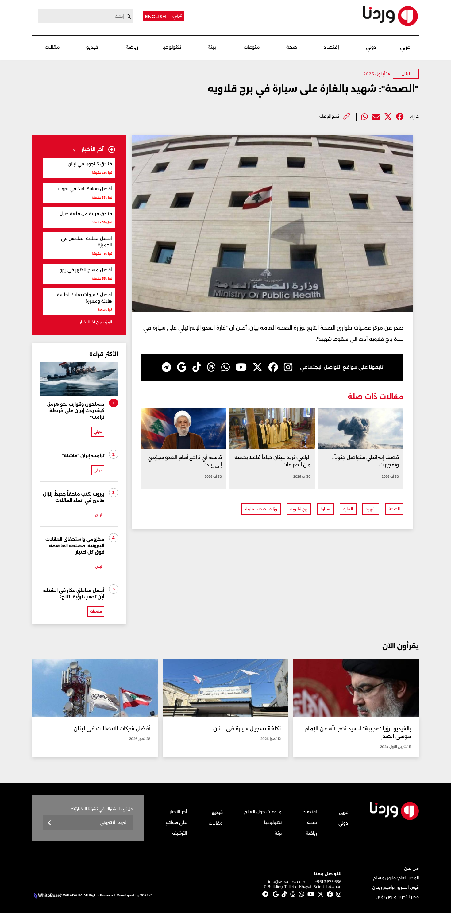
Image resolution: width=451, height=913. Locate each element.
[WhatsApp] (225, 367)
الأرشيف (179, 833)
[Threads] (211, 367)
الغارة (348, 509)
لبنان (406, 74)
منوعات (252, 47)
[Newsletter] (50, 822)
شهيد (371, 509)
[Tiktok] (196, 367)
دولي (371, 47)
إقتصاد (331, 47)
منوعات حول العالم (263, 811)
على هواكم (176, 822)
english (155, 16)
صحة (291, 47)
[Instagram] (288, 367)
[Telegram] (166, 367)
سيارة (325, 509)
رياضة (132, 47)
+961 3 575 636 (328, 881)
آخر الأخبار (178, 811)
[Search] (129, 16)
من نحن (411, 868)
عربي (177, 15)
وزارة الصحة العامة (261, 509)
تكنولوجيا (171, 47)
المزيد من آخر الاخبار (96, 322)
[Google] (182, 367)
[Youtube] (241, 367)
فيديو (92, 47)
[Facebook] (400, 117)
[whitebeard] (46, 895)
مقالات (52, 47)
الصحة (394, 509)
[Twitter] (388, 117)
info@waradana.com (286, 881)
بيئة (212, 47)
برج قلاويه (298, 509)
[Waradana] (390, 16)
